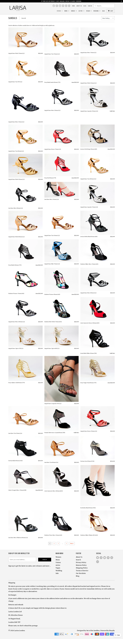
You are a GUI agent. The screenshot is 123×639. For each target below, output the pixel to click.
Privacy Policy (81, 562)
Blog (85, 6)
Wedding (96, 11)
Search (78, 560)
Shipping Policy (82, 568)
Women (59, 11)
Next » (72, 543)
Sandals (12, 18)
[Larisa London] (17, 8)
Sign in (90, 6)
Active (81, 11)
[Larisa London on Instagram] (66, 6)
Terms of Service (82, 570)
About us (79, 6)
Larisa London (19, 630)
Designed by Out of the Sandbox (88, 630)
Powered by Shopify (107, 630)
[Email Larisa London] (69, 6)
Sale (103, 11)
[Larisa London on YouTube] (60, 6)
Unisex (73, 11)
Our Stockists (81, 573)
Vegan (88, 11)
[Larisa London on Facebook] (57, 6)
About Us (79, 557)
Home (73, 6)
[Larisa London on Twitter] (54, 6)
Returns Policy (81, 565)
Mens (66, 11)
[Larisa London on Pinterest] (63, 6)
